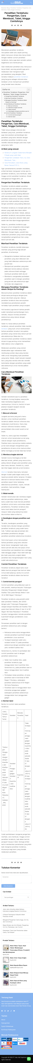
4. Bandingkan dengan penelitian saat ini (18, 111)
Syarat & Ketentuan (7, 1026)
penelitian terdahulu (21, 77)
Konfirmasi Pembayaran (8, 1029)
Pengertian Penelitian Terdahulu (15, 96)
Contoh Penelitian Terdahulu (14, 113)
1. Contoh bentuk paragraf (14, 115)
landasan (4, 329)
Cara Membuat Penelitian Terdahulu (16, 104)
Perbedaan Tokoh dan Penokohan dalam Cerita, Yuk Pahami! (15, 931)
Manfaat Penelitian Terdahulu (14, 98)
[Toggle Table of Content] (28, 89)
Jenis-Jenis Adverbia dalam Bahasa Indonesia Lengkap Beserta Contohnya (14, 910)
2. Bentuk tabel (11, 116)
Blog (8, 8)
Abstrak (4, 472)
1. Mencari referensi (12, 106)
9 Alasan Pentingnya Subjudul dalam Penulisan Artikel (14, 915)
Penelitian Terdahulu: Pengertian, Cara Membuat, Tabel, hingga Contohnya (16, 93)
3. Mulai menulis (11, 109)
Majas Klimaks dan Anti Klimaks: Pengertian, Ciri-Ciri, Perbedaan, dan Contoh (16, 926)
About (3, 1019)
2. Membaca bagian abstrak (14, 107)
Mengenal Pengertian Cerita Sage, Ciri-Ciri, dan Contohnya (16, 920)
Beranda (3, 8)
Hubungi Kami (5, 1023)
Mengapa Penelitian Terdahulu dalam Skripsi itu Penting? (16, 101)
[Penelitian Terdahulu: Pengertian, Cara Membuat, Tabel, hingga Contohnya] (21, 25)
